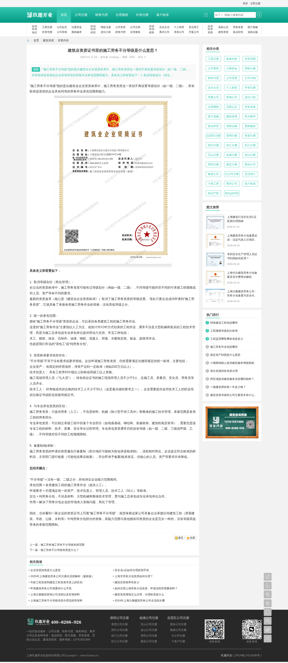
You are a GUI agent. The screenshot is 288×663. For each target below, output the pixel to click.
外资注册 (142, 14)
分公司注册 (232, 174)
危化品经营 (232, 193)
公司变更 (120, 27)
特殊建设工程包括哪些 (224, 322)
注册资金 (77, 27)
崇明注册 (231, 135)
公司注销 (135, 27)
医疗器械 (253, 27)
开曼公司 (194, 32)
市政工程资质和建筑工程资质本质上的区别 (56, 582)
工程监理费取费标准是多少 (226, 338)
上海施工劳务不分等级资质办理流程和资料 (56, 600)
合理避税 (122, 14)
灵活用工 (194, 27)
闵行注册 (213, 145)
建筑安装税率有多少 (127, 582)
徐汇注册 (231, 145)
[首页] (28, 40)
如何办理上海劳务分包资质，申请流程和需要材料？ (146, 588)
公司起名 (62, 27)
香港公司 (179, 32)
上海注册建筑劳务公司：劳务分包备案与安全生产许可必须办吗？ (242, 295)
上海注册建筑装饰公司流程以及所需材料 (55, 594)
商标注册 (106, 27)
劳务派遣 (238, 27)
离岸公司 (164, 32)
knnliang (114, 57)
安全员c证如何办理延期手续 (132, 570)
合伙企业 (164, 27)
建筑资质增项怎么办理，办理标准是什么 (139, 594)
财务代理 (101, 14)
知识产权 (213, 193)
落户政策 (162, 14)
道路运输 (253, 32)
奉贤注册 (250, 135)
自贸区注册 (213, 135)
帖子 (218, 14)
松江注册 (250, 145)
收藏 (192, 537)
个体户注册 (178, 641)
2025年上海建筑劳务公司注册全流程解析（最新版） (62, 576)
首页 (64, 14)
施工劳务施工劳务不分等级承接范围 (62, 544)
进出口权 (106, 32)
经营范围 (47, 32)
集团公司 (213, 174)
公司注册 (81, 14)
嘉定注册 (231, 164)
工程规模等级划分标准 (224, 330)
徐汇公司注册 (119, 635)
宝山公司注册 (149, 624)
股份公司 (250, 164)
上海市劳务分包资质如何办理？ (134, 576)
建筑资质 (223, 32)
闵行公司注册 (119, 629)
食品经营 (238, 32)
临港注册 (231, 154)
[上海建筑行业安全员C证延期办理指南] (215, 222)
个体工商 (213, 183)
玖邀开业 (226, 655)
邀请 (180, 537)
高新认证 (231, 106)
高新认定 (223, 27)
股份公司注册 (178, 624)
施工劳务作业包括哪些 (224, 346)
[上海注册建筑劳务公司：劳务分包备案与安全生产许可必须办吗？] (215, 296)
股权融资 (77, 32)
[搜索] (258, 15)
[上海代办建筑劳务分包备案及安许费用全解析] (215, 277)
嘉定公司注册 (149, 641)
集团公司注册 (178, 629)
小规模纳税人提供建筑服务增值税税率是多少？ (234, 362)
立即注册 (255, 3)
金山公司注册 (149, 629)
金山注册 (250, 154)
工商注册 (47, 27)
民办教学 (250, 116)
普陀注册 (213, 164)
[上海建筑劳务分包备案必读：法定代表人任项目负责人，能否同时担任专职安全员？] (215, 240)
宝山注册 (213, 154)
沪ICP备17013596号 (247, 655)
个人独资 (179, 27)
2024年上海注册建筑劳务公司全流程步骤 (140, 600)
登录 (245, 3)
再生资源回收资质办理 (224, 370)
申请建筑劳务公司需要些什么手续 (51, 588)
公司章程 (62, 32)
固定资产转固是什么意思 (225, 354)
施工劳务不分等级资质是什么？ (60, 550)
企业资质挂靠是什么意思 (45, 570)
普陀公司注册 (149, 635)
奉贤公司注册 (119, 624)
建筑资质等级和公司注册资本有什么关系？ (234, 395)
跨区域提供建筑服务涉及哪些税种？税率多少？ (234, 378)
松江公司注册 (119, 641)
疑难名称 (231, 58)
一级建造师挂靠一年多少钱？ (228, 387)
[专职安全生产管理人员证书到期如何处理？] (215, 259)
